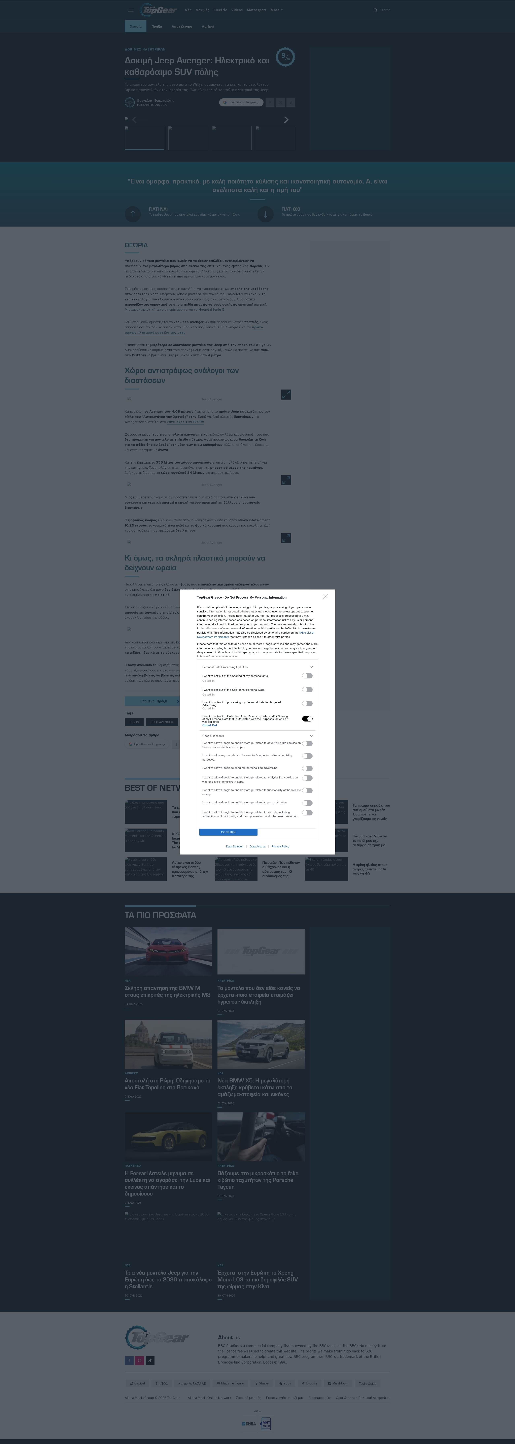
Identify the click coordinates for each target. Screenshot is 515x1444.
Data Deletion (234, 846)
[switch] (307, 675)
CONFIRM (228, 832)
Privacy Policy (280, 846)
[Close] (327, 598)
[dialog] (257, 722)
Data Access (257, 846)
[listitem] (257, 667)
